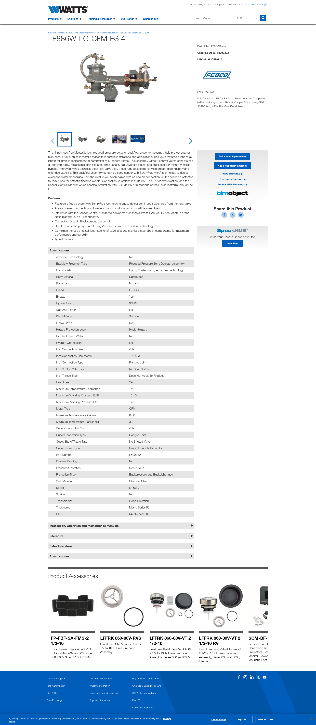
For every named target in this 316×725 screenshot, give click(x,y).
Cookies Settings (218, 719)
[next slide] (187, 139)
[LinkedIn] (252, 677)
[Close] (310, 719)
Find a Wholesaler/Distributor (232, 165)
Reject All (242, 719)
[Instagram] (245, 677)
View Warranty (231, 173)
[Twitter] (258, 677)
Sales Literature (61, 546)
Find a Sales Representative (232, 156)
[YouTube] (264, 677)
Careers (243, 4)
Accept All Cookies (266, 719)
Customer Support (215, 4)
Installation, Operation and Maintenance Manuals (84, 525)
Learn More (232, 243)
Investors (231, 4)
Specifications (60, 556)
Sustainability (196, 4)
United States (256, 4)
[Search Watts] (263, 18)
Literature (56, 536)
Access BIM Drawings (231, 184)
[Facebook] (239, 677)
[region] (158, 719)
